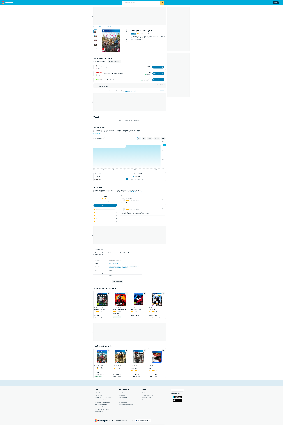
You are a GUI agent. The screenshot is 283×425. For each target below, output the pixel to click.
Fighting (124, 266)
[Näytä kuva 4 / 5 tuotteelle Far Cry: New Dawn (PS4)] (95, 45)
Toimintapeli (125, 267)
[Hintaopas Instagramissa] (132, 420)
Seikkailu (111, 266)
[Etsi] (162, 3)
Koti (94, 26)
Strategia (116, 266)
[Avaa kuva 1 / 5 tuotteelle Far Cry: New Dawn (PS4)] (111, 40)
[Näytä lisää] (95, 67)
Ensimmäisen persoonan (115, 267)
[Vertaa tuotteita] (126, 40)
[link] (143, 201)
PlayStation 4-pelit (112, 26)
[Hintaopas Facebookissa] (129, 420)
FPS (120, 266)
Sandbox (132, 266)
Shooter (137, 266)
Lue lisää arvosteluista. (137, 191)
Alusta (127, 266)
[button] (95, 49)
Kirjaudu (276, 2)
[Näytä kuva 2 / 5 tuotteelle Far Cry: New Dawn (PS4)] (95, 36)
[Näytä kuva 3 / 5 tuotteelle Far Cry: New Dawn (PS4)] (95, 40)
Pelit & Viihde (100, 26)
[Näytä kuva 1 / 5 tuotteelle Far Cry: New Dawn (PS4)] (95, 31)
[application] (129, 156)
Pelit (105, 26)
